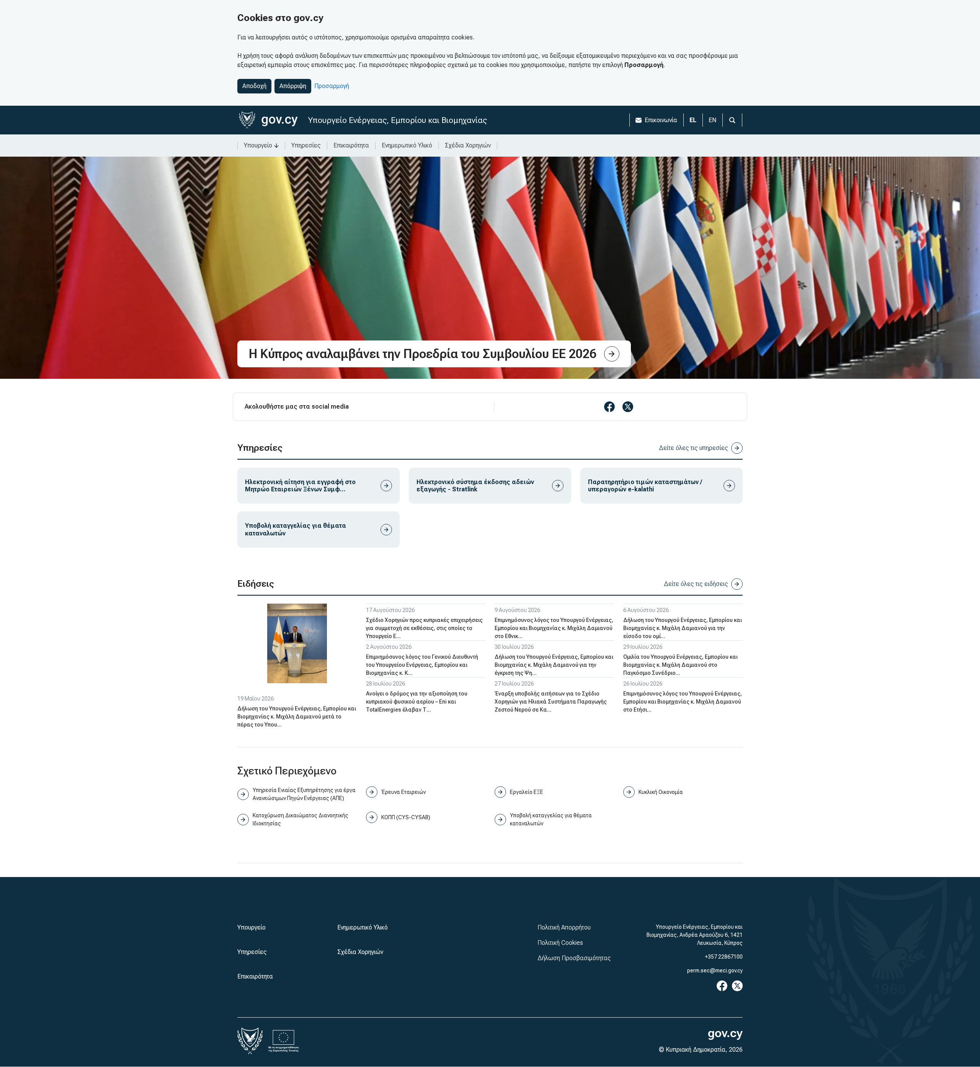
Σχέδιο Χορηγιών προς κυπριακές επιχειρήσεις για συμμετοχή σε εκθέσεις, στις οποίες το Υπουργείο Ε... (424, 628)
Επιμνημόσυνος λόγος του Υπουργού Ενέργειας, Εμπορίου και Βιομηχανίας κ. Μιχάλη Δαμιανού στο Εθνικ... (554, 628)
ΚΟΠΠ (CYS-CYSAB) (405, 817)
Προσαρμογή (331, 86)
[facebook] (609, 406)
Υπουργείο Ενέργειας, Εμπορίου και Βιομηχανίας (397, 120)
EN (712, 120)
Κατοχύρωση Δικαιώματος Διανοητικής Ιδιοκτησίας (300, 819)
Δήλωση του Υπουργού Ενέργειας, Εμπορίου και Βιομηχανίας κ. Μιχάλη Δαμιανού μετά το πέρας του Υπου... (296, 716)
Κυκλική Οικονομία (661, 792)
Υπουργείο (258, 145)
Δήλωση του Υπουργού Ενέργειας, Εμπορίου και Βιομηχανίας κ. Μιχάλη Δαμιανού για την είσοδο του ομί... (682, 628)
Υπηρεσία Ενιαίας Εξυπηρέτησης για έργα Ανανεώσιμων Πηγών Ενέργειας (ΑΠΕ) (304, 794)
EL (692, 120)
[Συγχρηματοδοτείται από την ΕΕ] (283, 1041)
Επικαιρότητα (351, 145)
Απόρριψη (292, 86)
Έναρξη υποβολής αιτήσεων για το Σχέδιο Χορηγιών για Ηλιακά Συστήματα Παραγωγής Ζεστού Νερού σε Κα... (551, 702)
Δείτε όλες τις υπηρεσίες (693, 448)
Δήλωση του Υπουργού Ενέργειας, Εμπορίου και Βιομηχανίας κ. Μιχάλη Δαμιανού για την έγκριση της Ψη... (554, 665)
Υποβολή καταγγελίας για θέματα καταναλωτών (551, 819)
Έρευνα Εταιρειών (403, 792)
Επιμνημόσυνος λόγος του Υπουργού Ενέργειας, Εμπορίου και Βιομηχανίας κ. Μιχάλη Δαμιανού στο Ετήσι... (682, 702)
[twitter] (627, 406)
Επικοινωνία (661, 120)
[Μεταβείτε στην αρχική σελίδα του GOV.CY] (268, 120)
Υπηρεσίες (306, 145)
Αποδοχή (254, 86)
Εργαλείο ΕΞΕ (526, 792)
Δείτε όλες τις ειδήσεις (696, 584)
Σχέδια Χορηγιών (468, 145)
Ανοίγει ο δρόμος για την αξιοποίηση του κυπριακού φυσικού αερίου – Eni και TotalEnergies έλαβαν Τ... (416, 702)
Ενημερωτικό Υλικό (407, 145)
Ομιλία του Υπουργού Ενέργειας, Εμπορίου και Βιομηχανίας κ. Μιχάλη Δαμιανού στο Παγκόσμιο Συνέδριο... (680, 665)
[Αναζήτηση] (732, 120)
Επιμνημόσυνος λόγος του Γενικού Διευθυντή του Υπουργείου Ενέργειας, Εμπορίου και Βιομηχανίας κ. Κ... (422, 665)
